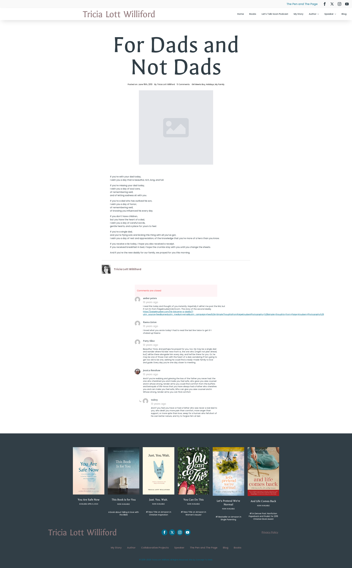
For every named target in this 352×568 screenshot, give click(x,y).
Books (252, 14)
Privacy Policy (270, 532)
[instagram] (339, 4)
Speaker (329, 14)
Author (312, 14)
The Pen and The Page (302, 4)
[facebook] (325, 4)
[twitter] (332, 4)
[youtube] (347, 4)
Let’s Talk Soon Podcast (275, 14)
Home (240, 14)
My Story (298, 14)
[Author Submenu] (319, 14)
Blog (344, 14)
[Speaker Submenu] (336, 14)
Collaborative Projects (155, 547)
